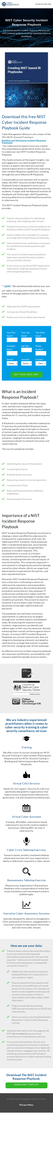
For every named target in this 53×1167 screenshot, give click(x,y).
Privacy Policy (26, 1104)
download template (26, 1085)
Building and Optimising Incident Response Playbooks (24, 141)
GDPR (7, 286)
